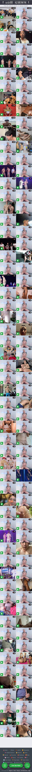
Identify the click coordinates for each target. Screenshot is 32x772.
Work (15, 770)
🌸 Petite (7, 757)
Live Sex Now (16, 765)
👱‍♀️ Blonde (5, 755)
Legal (29, 770)
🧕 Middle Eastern (9, 752)
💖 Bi (26, 757)
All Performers (24, 770)
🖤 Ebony (11, 750)
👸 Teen (25, 752)
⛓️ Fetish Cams (18, 762)
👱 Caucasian (25, 750)
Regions (11, 770)
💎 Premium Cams (7, 762)
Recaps (18, 770)
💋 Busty (13, 757)
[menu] (5, 765)
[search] (27, 765)
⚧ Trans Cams (25, 760)
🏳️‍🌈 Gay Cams (15, 760)
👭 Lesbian (20, 757)
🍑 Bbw (27, 755)
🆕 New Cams (7, 760)
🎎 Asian (5, 750)
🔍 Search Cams (24, 767)
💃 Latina (18, 750)
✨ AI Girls (26, 762)
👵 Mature (19, 752)
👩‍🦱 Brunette (13, 755)
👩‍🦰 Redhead (20, 755)
